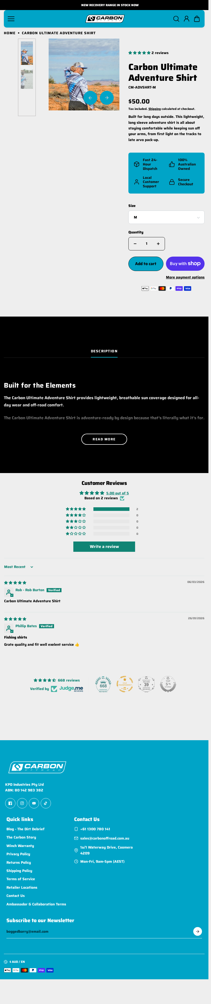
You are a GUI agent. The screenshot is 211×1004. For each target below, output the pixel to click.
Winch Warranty (20, 846)
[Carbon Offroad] (105, 19)
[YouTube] (34, 803)
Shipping (154, 108)
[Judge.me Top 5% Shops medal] (168, 684)
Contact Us (15, 895)
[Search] (176, 19)
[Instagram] (22, 803)
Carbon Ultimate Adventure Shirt (163, 73)
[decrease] (135, 243)
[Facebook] (10, 803)
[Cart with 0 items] (197, 19)
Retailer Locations (21, 887)
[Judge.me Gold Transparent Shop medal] (125, 684)
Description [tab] (104, 351)
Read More (104, 439)
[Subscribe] (197, 931)
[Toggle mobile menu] (44, 19)
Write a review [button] (104, 546)
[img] (15, 583)
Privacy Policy (18, 854)
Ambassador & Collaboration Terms (36, 904)
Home (9, 33)
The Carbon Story (21, 837)
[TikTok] (46, 803)
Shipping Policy (19, 871)
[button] (197, 19)
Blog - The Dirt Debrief (25, 829)
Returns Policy (18, 862)
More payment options (185, 277)
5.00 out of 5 (117, 493)
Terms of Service (20, 879)
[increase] (158, 243)
